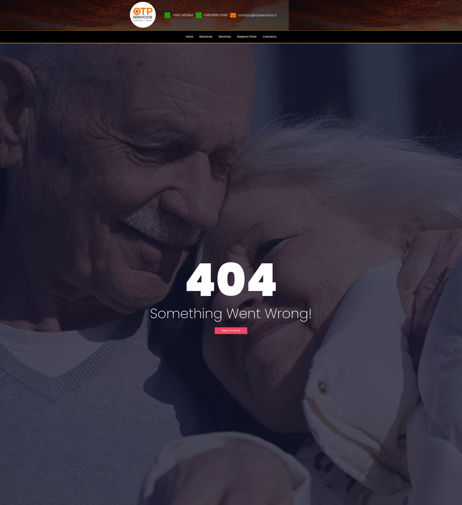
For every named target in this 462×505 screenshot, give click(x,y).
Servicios (225, 36)
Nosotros (205, 36)
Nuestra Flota (246, 36)
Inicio (189, 36)
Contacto (269, 36)
